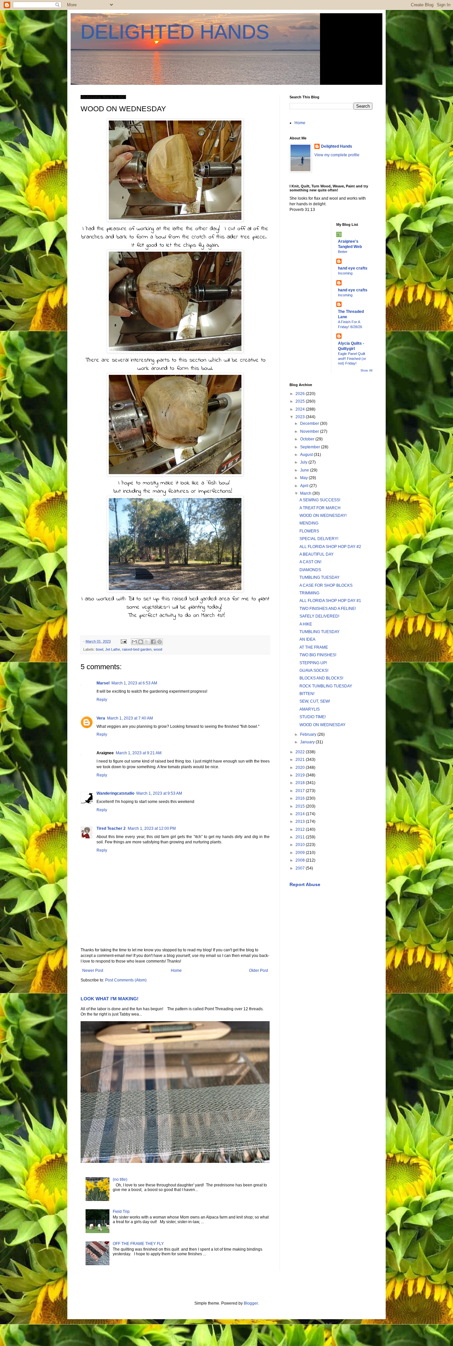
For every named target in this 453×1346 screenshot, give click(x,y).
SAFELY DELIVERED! (319, 616)
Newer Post (92, 970)
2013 (300, 821)
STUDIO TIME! (312, 717)
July (304, 462)
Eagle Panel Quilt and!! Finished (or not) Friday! (352, 359)
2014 (300, 814)
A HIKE (305, 624)
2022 (300, 752)
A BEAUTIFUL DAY (316, 554)
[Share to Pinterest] (159, 641)
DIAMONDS (310, 570)
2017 (300, 790)
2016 (300, 798)
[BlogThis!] (140, 641)
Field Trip (121, 1211)
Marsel (103, 683)
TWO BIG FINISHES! (317, 655)
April (304, 485)
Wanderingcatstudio (115, 793)
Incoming (345, 273)
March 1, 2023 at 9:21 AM (139, 753)
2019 (300, 775)
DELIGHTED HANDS (175, 32)
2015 (300, 806)
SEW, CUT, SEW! (314, 701)
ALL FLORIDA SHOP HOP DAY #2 (330, 546)
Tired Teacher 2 (111, 828)
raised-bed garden (137, 649)
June (305, 470)
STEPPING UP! (313, 663)
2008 (300, 860)
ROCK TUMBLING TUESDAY (325, 686)
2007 (300, 868)
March (306, 493)
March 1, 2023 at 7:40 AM (130, 718)
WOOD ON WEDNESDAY (322, 725)
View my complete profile (336, 155)
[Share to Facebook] (153, 641)
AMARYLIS (309, 709)
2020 (300, 767)
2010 (300, 844)
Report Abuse (305, 884)
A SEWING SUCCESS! (319, 500)
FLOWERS (309, 531)
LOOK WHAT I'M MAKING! (110, 998)
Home (176, 970)
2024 (300, 409)
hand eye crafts (352, 268)
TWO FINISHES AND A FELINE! (327, 608)
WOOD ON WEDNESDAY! (323, 515)
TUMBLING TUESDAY (319, 577)
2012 (300, 829)
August (307, 454)
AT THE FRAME (313, 647)
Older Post (258, 970)
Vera (101, 718)
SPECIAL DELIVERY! (318, 538)
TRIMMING (309, 593)
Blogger (251, 1303)
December (310, 423)
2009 (300, 852)
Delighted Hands (336, 146)
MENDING (308, 523)
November (310, 431)
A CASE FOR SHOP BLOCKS (326, 585)
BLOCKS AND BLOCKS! (321, 678)
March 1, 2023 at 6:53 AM (134, 683)
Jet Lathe (112, 649)
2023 (300, 417)
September (310, 447)
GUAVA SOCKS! (313, 670)
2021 (300, 759)
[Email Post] (123, 641)
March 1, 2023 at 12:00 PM (152, 828)
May (304, 477)
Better (343, 252)
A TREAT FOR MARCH (320, 508)
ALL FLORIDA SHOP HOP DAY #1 (330, 600)
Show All (366, 370)
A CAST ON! (310, 562)
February (308, 734)
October (307, 439)
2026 (300, 393)
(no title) (120, 1179)
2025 (300, 401)
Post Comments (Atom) (126, 980)
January (308, 742)
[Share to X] (147, 641)
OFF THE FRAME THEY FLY (138, 1243)
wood (158, 649)
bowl (99, 649)
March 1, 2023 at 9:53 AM (159, 793)
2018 (300, 782)
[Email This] (134, 641)
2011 (300, 837)
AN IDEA (307, 639)
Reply (102, 699)
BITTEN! (306, 693)
